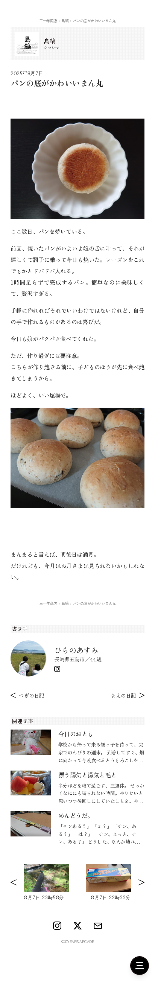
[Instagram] (57, 669)
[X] (77, 925)
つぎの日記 (31, 695)
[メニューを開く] (139, 965)
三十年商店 (48, 20)
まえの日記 (123, 695)
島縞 (64, 20)
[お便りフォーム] (98, 926)
